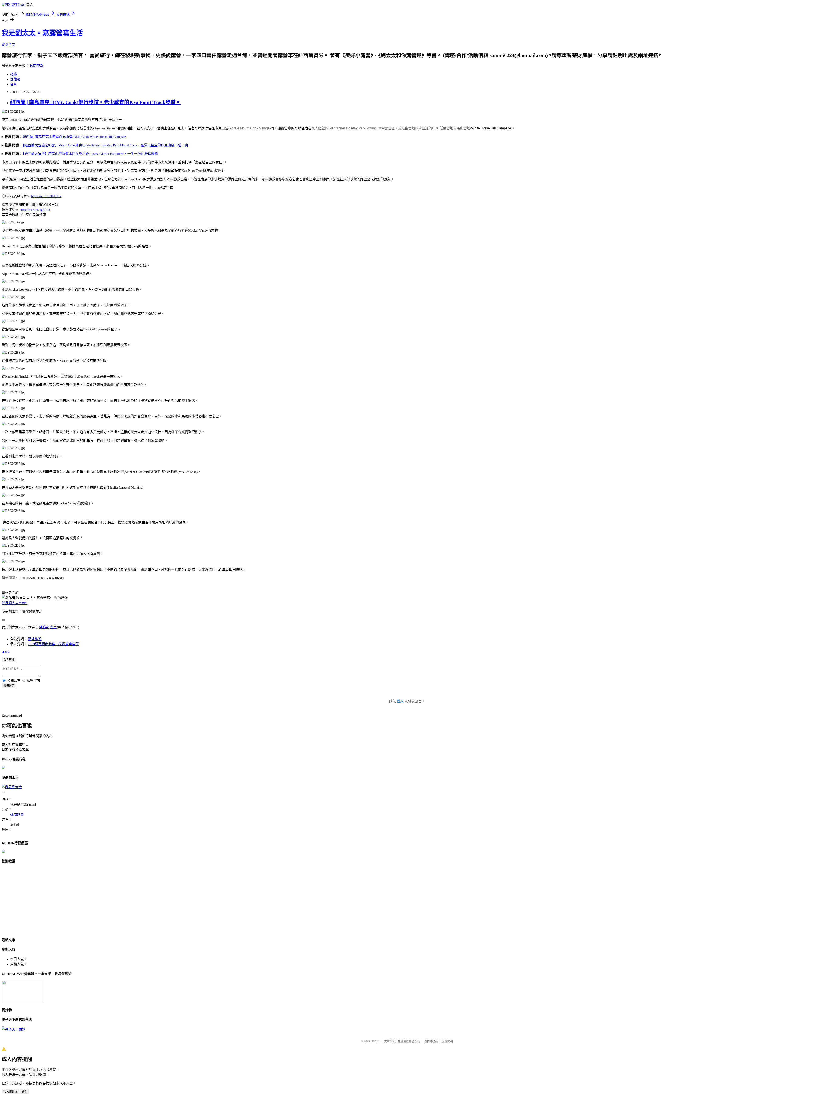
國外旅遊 (35, 639)
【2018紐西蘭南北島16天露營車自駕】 (41, 578)
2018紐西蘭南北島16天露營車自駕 (53, 644)
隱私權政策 (431, 1041)
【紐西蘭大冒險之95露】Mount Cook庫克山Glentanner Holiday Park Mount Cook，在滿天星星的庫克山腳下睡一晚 (105, 145)
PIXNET (375, 1041)
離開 (24, 1091)
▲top (5, 651)
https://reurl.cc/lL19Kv (46, 196)
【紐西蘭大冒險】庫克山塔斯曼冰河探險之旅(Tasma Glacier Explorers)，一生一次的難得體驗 (90, 153)
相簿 (13, 74)
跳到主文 (8, 44)
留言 (53, 627)
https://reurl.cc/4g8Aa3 (35, 209)
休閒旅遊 (36, 65)
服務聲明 (447, 1041)
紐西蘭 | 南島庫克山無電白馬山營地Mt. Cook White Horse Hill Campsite (74, 137)
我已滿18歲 (10, 1091)
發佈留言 (8, 685)
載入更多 (8, 659)
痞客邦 (44, 627)
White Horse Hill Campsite (491, 128)
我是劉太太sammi (14, 603)
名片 (13, 84)
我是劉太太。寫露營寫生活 (42, 33)
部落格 (15, 79)
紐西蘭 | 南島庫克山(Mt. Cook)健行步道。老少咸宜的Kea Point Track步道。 (95, 102)
